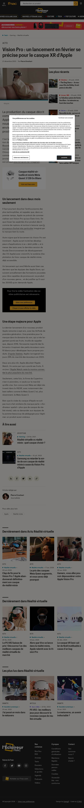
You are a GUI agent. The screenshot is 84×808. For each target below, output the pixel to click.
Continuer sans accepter (66, 118)
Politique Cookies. (22, 140)
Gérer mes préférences (21, 157)
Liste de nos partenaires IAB (20, 152)
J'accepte (64, 157)
